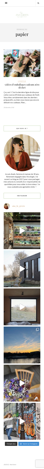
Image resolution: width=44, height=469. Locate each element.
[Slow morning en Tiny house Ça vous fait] (22, 268)
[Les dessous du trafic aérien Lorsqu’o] (22, 345)
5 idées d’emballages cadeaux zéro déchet (22, 86)
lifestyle (22, 81)
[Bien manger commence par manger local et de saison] (22, 230)
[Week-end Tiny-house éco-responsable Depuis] (22, 306)
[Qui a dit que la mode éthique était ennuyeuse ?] (22, 421)
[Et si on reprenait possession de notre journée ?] (22, 383)
